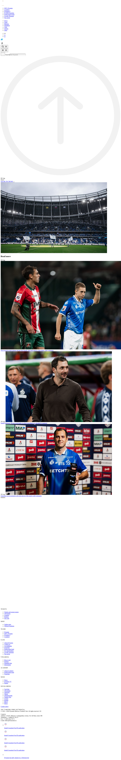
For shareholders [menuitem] (9, 651)
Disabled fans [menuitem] (8, 663)
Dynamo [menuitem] (6, 632)
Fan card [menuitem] (6, 618)
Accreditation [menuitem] (8, 646)
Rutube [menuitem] (6, 700)
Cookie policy (5, 706)
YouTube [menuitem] (6, 689)
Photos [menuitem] (6, 683)
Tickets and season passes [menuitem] (11, 612)
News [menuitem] (6, 680)
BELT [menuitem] (6, 702)
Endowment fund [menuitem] (9, 649)
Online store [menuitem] (7, 624)
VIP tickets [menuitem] (7, 613)
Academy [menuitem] (7, 637)
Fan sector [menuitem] (7, 654)
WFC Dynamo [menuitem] (8, 633)
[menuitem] (62, 8)
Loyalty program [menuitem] (9, 652)
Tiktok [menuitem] (6, 694)
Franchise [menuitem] (7, 647)
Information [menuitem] (7, 665)
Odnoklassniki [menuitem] (8, 695)
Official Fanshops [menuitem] (9, 626)
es (4, 36)
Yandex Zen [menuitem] (7, 697)
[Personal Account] (2, 44)
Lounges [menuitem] (6, 615)
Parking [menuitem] (6, 617)
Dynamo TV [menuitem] (7, 681)
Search (7, 54)
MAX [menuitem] (6, 703)
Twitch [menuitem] (6, 699)
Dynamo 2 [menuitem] (7, 635)
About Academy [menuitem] (8, 671)
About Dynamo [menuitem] (8, 643)
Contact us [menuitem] (7, 644)
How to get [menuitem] (7, 660)
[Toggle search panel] (4, 47)
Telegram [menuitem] (6, 692)
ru (4, 35)
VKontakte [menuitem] (7, 691)
